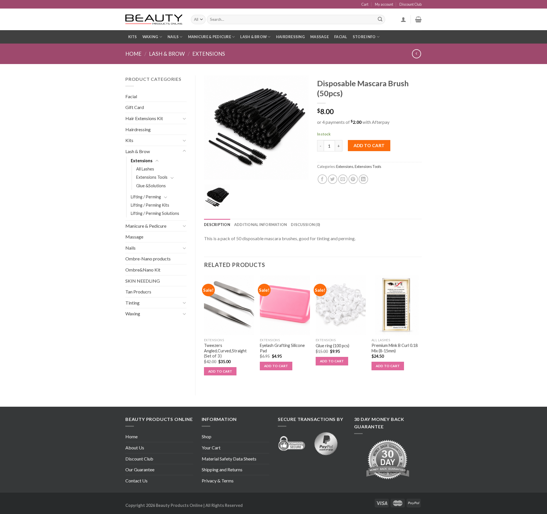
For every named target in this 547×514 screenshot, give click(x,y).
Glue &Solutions (151, 185)
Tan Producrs (138, 291)
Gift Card (134, 107)
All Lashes (145, 168)
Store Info (364, 36)
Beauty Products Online (179, 505)
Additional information (260, 224)
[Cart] (418, 19)
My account (384, 4)
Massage (319, 36)
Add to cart (369, 145)
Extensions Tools (152, 177)
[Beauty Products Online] (153, 20)
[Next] (421, 330)
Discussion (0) (305, 224)
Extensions (208, 54)
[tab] (217, 224)
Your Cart (211, 447)
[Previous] (204, 330)
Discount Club (410, 4)
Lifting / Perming (146, 196)
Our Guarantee (139, 469)
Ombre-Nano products (148, 258)
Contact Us (136, 480)
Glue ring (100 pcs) (332, 345)
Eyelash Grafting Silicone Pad (282, 348)
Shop (206, 436)
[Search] (380, 19)
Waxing (150, 36)
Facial (340, 36)
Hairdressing (290, 36)
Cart (364, 4)
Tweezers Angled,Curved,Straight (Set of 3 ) (225, 350)
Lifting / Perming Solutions (155, 213)
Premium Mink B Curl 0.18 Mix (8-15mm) (395, 348)
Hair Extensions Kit (144, 118)
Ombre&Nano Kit (142, 269)
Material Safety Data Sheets (229, 458)
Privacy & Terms (218, 480)
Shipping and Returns (222, 469)
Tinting (132, 302)
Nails (173, 36)
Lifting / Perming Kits (150, 205)
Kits (132, 36)
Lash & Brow (253, 36)
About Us (134, 447)
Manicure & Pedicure (209, 36)
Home (133, 54)
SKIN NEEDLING (142, 280)
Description (217, 224)
